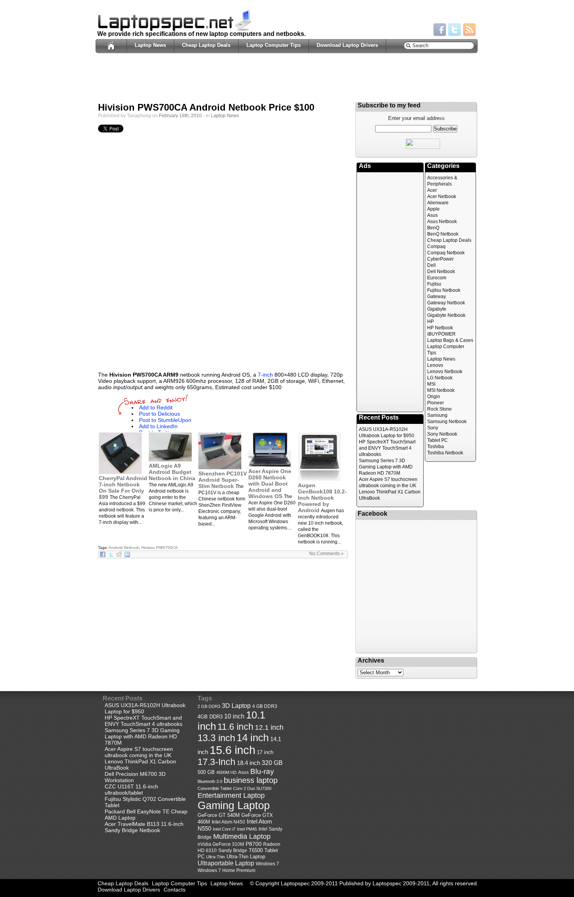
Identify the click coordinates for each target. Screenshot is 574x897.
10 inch (234, 716)
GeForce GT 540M (219, 815)
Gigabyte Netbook (446, 315)
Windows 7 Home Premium (226, 870)
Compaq (436, 246)
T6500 (256, 850)
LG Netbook (440, 378)
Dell (431, 265)
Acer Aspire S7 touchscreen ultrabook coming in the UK (139, 752)
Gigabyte (436, 309)
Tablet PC (437, 440)
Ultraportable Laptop (226, 863)
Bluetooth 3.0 (210, 781)
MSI (431, 384)
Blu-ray (262, 771)
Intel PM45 (247, 829)
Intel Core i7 (224, 829)
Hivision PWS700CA (159, 547)
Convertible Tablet (215, 788)
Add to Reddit (156, 407)
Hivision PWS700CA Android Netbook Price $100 (206, 107)
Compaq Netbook (446, 253)
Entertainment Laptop (231, 795)
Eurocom (436, 278)
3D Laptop (236, 705)
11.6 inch (235, 727)
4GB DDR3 (210, 717)
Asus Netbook (442, 221)
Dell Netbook (441, 271)
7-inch (265, 375)
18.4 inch (248, 762)
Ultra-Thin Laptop (245, 856)
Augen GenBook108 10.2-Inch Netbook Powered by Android (322, 497)
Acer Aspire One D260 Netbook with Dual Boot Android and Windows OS (269, 483)
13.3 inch (216, 738)
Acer (432, 190)
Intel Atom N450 (228, 821)
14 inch (253, 737)
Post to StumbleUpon (165, 420)
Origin (433, 396)
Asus (432, 215)
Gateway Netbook (446, 303)
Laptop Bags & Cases (450, 340)
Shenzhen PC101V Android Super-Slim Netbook (222, 479)
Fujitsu (434, 284)
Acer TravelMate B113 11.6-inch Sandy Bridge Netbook (144, 827)
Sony (432, 428)
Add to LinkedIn (158, 426)
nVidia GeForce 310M (221, 844)
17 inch (265, 752)
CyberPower (440, 259)
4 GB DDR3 (264, 706)
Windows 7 (267, 864)
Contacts (174, 889)
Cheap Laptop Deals (206, 45)
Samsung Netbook (447, 421)
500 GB (206, 772)
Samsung (437, 415)
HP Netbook (440, 328)
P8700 (254, 844)
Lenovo (435, 365)
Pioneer (435, 403)
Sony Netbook (442, 434)
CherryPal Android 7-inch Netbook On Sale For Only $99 (123, 487)
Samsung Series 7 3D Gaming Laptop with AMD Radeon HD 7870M (386, 467)
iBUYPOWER (441, 334)
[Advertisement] (286, 80)
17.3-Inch (216, 762)
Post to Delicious (159, 414)
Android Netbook (124, 547)
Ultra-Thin (215, 856)
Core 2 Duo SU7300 (252, 788)
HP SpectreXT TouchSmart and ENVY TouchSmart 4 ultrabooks (387, 448)
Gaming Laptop (234, 805)
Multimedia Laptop (242, 836)
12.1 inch (269, 727)
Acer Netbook (441, 196)
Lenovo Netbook (444, 371)
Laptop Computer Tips (273, 45)
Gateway (436, 296)
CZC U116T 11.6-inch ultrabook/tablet (131, 789)
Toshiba (435, 446)
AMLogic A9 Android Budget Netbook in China (172, 472)
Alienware (438, 202)
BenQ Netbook (442, 234)
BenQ (433, 228)
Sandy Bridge (232, 850)
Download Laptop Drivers (347, 45)
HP (430, 321)
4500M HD (226, 772)
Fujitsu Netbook (443, 290)
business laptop (251, 780)
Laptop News (150, 45)
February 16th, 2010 (180, 115)
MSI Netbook (441, 390)
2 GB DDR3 (209, 706)
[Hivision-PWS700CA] (223, 304)
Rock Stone (439, 409)
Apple (433, 209)
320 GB (272, 762)
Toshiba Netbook (445, 453)
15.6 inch (232, 749)
